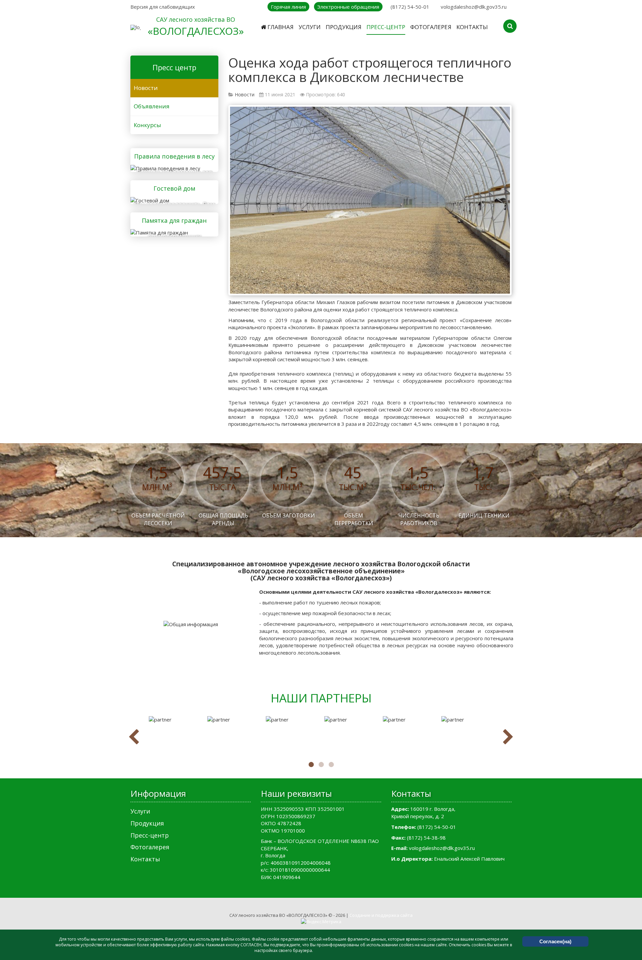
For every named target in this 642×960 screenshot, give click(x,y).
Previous (133, 737)
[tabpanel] (175, 719)
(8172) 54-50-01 (410, 6)
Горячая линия (288, 6)
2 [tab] (321, 764)
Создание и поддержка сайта (381, 915)
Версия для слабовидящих (162, 6)
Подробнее (172, 167)
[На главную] (135, 27)
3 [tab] (331, 764)
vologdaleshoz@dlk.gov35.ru (474, 6)
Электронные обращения (348, 6)
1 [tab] (311, 764)
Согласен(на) (555, 941)
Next (508, 737)
